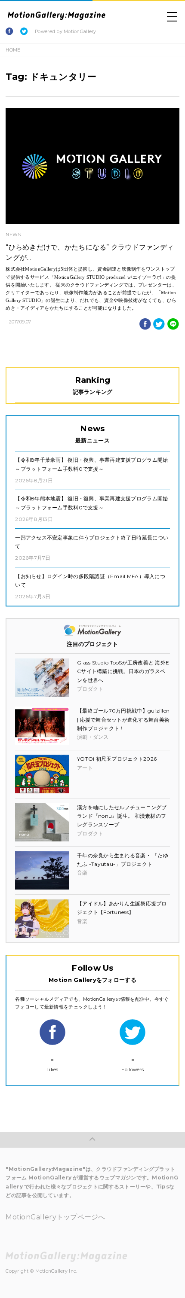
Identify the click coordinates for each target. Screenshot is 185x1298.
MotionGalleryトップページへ (55, 1217)
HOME (13, 50)
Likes (52, 1063)
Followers (132, 1063)
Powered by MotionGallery (65, 32)
